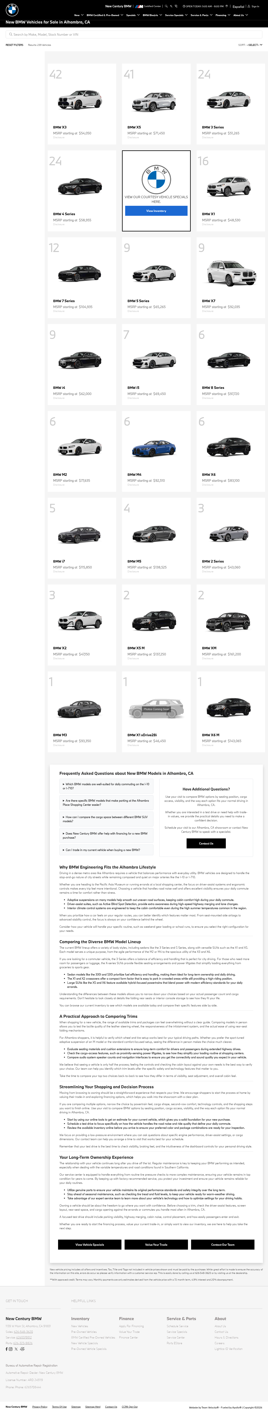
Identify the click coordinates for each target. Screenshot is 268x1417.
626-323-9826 (23, 1343)
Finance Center (128, 1337)
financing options (114, 1097)
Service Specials (177, 1332)
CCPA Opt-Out (130, 1406)
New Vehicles (79, 1326)
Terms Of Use (59, 1406)
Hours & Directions (226, 1337)
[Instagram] (10, 1349)
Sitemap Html (92, 1406)
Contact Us (206, 843)
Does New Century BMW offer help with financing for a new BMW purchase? (105, 835)
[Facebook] (6, 1349)
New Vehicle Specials (84, 1343)
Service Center (176, 1337)
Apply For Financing (131, 1326)
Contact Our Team (222, 1244)
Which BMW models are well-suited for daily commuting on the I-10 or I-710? (106, 786)
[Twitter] (16, 1349)
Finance (126, 1318)
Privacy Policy (39, 1406)
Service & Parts (181, 1318)
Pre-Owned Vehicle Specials (89, 1349)
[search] (166, 6)
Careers (219, 1343)
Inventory (80, 1318)
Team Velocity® (210, 1407)
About (220, 1318)
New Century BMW (17, 1406)
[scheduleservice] (171, 6)
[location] (226, 6)
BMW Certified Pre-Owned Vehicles (93, 1337)
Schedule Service (177, 1326)
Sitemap (76, 1406)
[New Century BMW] (33, 9)
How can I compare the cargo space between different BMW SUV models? (105, 819)
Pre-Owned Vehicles (84, 1332)
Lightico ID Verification (228, 1349)
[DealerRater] (22, 1349)
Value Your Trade (156, 1244)
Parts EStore (174, 1343)
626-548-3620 (23, 1332)
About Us (220, 1326)
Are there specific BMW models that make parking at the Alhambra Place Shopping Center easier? (106, 802)
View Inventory (156, 211)
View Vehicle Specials (90, 1244)
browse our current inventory (88, 1005)
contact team (89, 1139)
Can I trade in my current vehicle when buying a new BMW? (103, 850)
